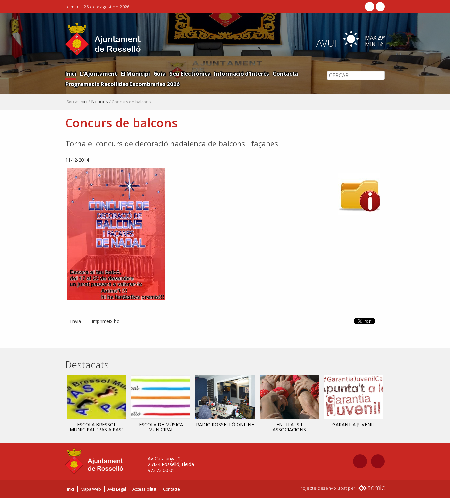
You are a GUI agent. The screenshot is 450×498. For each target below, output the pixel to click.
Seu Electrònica (190, 73)
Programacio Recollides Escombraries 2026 (122, 84)
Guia (160, 73)
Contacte (171, 489)
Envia (75, 321)
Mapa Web (91, 489)
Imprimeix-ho (106, 321)
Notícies (99, 101)
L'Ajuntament (98, 73)
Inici (70, 73)
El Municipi (135, 73)
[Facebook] (369, 6)
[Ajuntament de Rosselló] (103, 39)
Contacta (285, 73)
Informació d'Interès (241, 73)
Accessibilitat (144, 489)
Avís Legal (116, 489)
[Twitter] (379, 6)
